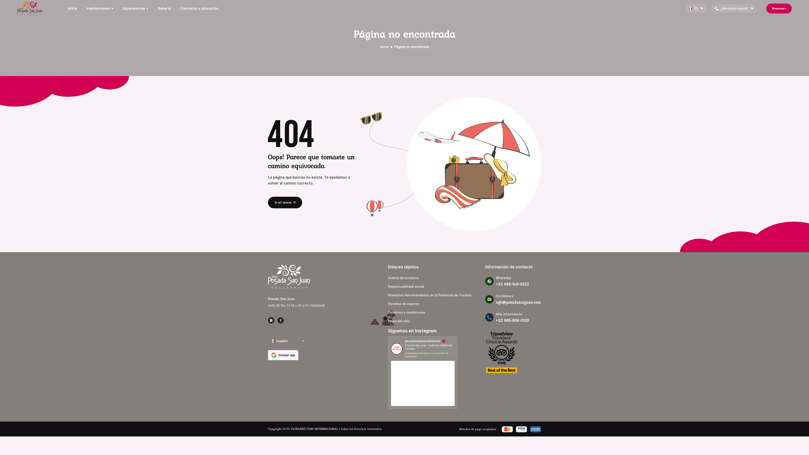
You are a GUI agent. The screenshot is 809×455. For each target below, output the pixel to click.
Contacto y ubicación (199, 8)
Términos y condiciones (406, 312)
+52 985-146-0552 (512, 284)
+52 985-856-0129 (512, 320)
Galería (164, 8)
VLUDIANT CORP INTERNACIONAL (314, 429)
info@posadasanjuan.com (518, 302)
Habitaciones (98, 8)
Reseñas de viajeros (403, 304)
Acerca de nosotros (403, 278)
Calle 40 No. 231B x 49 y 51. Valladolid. (296, 306)
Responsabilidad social (406, 287)
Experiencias (134, 8)
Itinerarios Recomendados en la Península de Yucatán (429, 295)
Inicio (72, 8)
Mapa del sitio (399, 321)
